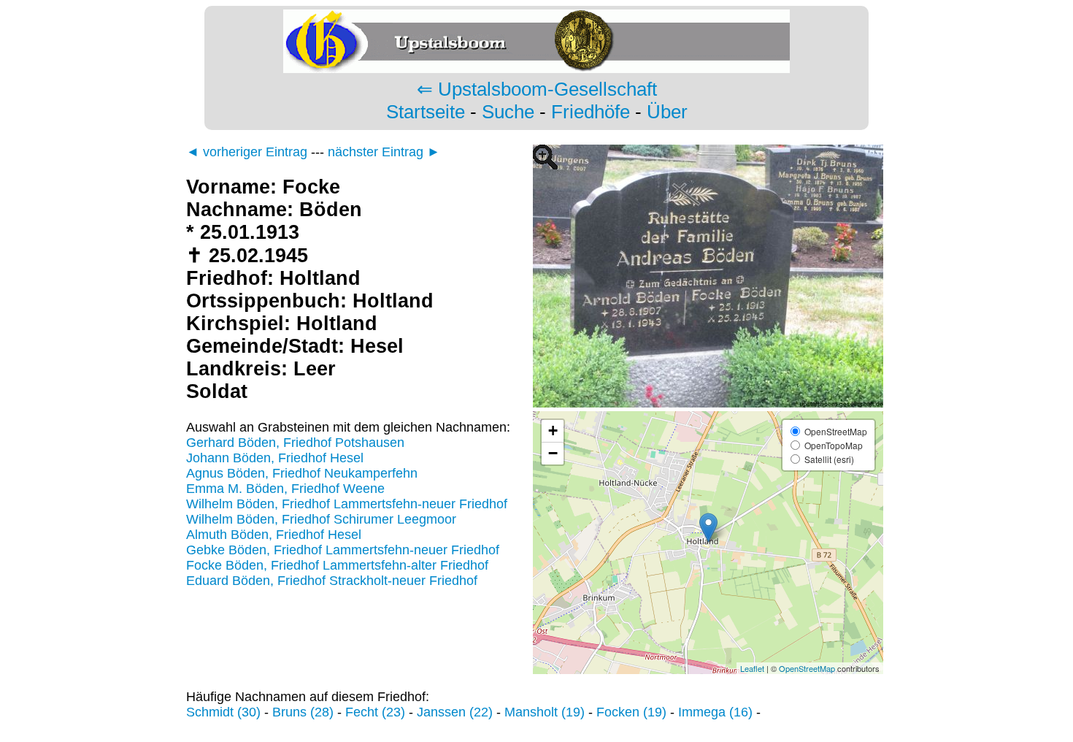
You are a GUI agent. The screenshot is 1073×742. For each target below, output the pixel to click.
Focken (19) (631, 712)
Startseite (425, 112)
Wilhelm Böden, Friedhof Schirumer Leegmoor (321, 519)
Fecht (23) (375, 712)
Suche (508, 112)
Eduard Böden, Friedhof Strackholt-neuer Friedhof (331, 580)
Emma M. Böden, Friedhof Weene (285, 488)
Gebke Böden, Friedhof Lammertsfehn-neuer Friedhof (342, 550)
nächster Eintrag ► (384, 152)
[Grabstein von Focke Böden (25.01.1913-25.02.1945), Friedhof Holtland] (708, 403)
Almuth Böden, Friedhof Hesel (273, 534)
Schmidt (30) (223, 712)
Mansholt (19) (544, 712)
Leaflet (752, 668)
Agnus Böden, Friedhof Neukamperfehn (302, 473)
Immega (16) (715, 712)
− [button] (553, 453)
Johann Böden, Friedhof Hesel (275, 458)
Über (667, 112)
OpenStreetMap (807, 668)
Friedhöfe (590, 112)
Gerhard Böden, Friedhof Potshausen (295, 442)
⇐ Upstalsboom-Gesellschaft (537, 89)
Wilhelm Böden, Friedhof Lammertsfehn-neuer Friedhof (346, 504)
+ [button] (553, 430)
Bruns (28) (303, 712)
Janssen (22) (455, 712)
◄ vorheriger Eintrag (246, 152)
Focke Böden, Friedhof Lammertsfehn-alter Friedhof (337, 565)
